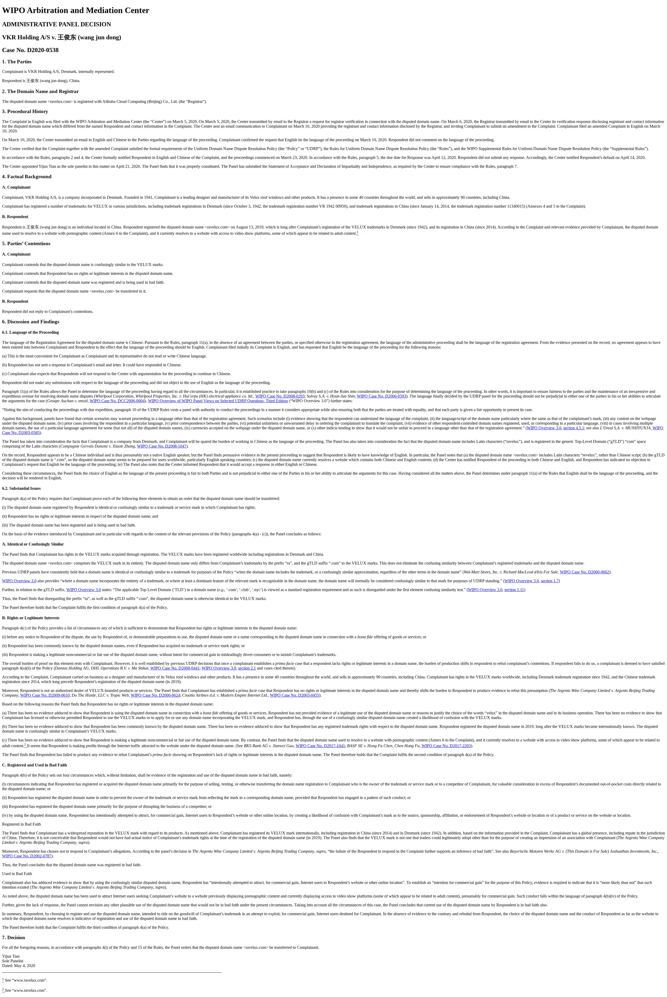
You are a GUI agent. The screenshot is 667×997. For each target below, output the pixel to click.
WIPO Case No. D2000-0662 (584, 572)
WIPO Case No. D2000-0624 (155, 695)
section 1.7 (550, 581)
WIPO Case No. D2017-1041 (320, 746)
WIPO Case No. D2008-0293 (280, 396)
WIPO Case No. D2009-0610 (45, 695)
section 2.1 (247, 668)
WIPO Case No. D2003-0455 (294, 695)
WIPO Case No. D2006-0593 (381, 396)
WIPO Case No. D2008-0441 (175, 668)
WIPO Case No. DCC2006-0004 (117, 401)
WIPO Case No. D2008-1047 (161, 446)
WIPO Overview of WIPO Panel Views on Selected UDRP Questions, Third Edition (218, 401)
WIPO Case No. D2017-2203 (446, 746)
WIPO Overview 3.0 (544, 428)
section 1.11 (514, 589)
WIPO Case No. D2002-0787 (26, 856)
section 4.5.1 (573, 428)
